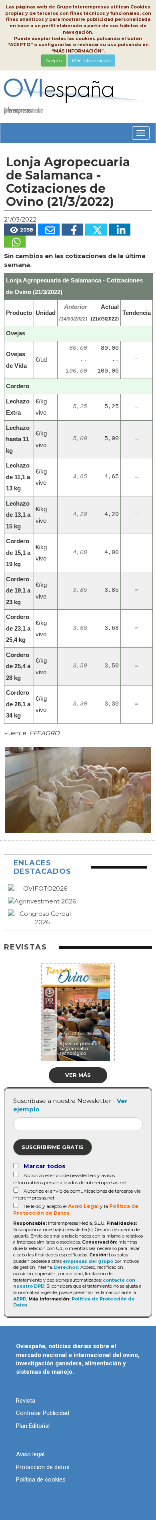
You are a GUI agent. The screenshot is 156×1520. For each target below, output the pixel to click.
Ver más (78, 1075)
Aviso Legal (83, 1206)
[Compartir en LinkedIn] (119, 230)
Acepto (54, 60)
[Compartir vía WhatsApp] (15, 242)
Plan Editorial (33, 1425)
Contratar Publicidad (42, 1413)
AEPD (19, 1299)
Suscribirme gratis (53, 1147)
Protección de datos (43, 1467)
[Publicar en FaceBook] (72, 230)
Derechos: (66, 1267)
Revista (25, 1400)
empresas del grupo (88, 1261)
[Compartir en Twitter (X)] (96, 230)
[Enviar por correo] (49, 230)
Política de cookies (41, 1479)
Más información (91, 60)
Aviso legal (30, 1454)
